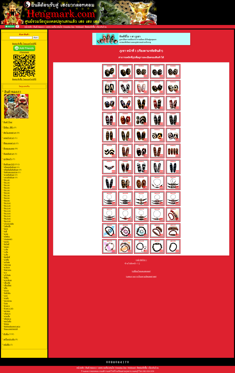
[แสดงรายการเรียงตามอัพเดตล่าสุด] (141, 277)
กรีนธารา (7, 314)
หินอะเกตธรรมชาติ (11, 329)
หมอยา (6, 247)
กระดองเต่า (8, 239)
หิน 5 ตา (7, 190)
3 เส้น (6, 252)
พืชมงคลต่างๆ (10, 143)
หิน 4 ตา (7, 188)
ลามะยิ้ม (7, 316)
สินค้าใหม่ (8, 122)
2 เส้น (6, 249)
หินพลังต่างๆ (9, 154)
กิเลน (6, 303)
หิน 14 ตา (7, 213)
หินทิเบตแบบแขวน (10, 172)
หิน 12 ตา (7, 208)
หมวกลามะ (8, 301)
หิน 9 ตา (7, 200)
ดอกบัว (6, 242)
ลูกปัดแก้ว (8, 159)
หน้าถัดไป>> (141, 260)
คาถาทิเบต (8, 280)
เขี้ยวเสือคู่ (7, 285)
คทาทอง (7, 311)
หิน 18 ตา (7, 218)
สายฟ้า (6, 298)
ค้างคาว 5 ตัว (8, 308)
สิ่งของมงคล (9, 149)
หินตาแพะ (7, 270)
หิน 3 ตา (7, 185)
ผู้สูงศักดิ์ (7, 257)
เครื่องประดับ (9, 339)
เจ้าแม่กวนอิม (9, 224)
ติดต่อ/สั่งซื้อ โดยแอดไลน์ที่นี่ (24, 44)
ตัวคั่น (6, 334)
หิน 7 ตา (7, 195)
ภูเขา (6, 296)
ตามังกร (7, 267)
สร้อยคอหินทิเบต (10, 167)
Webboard (80, 27)
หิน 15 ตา (7, 216)
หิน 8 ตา (7, 198)
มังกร (6, 229)
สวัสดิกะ (7, 236)
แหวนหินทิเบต (9, 177)
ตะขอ (6, 234)
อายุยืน (6, 260)
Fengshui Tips (68, 27)
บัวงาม (6, 290)
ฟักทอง (6, 324)
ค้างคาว (7, 306)
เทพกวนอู (7, 265)
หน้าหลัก (28, 27)
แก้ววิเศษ (7, 275)
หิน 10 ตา (7, 203)
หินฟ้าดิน (7, 293)
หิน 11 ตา (7, 206)
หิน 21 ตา (7, 221)
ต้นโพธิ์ (6, 244)
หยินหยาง (7, 319)
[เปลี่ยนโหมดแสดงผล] (141, 271)
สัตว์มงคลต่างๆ (10, 133)
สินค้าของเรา (39, 27)
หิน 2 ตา (7, 183)
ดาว (5, 272)
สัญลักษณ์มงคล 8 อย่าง (12, 326)
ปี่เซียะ (6, 278)
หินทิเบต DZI (9, 164)
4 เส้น (6, 254)
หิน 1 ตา (7, 180)
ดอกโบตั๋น (7, 321)
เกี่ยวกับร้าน (101, 27)
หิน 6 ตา (7, 193)
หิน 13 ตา (7, 211)
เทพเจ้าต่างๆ (9, 138)
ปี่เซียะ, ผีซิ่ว (8, 127)
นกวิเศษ (7, 262)
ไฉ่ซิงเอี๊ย (7, 226)
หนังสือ (7, 345)
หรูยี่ (5, 231)
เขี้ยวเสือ (7, 283)
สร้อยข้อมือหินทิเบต (11, 170)
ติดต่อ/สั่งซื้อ (90, 27)
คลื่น (5, 288)
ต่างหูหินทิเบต (9, 175)
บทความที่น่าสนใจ (54, 27)
